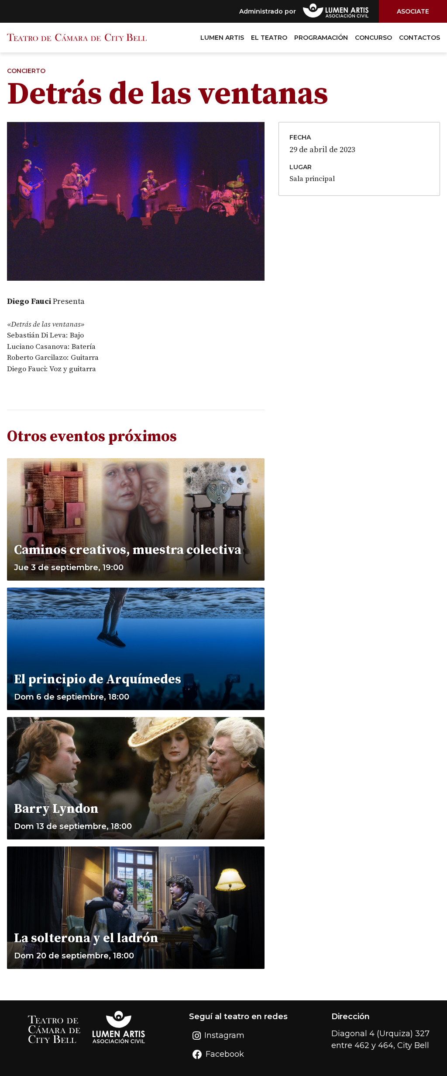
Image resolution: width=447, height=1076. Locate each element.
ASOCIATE (413, 11)
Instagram (224, 1035)
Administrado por (267, 11)
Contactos (419, 38)
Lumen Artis (222, 38)
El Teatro (269, 38)
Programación (321, 38)
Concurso (373, 38)
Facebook (225, 1054)
